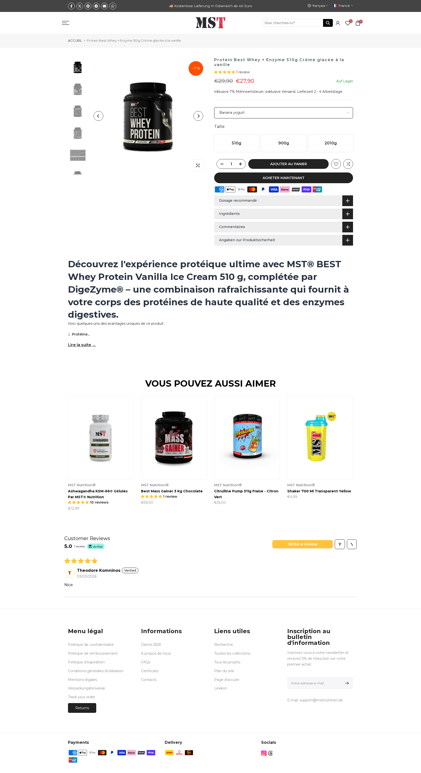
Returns (82, 708)
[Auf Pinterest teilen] (88, 6)
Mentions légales (82, 680)
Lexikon (220, 688)
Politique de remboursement (93, 653)
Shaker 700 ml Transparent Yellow (319, 491)
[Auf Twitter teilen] (79, 6)
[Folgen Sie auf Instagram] (264, 753)
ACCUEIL (75, 40)
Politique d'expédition (86, 662)
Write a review (302, 544)
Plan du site (224, 671)
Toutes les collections (232, 653)
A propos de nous (156, 653)
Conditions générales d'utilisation (96, 671)
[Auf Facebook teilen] (71, 6)
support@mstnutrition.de (321, 700)
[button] (225, 72)
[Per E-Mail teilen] (104, 6)
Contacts (148, 680)
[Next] (198, 116)
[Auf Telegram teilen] (96, 6)
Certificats (149, 671)
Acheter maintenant (284, 178)
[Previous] (98, 116)
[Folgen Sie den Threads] (270, 753)
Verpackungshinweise (86, 688)
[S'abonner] (346, 683)
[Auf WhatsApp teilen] (112, 6)
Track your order (81, 697)
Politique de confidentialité (91, 644)
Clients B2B (151, 644)
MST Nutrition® (82, 485)
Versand (288, 91)
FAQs (145, 662)
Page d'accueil (226, 680)
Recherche (223, 644)
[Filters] (340, 544)
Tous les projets (227, 662)
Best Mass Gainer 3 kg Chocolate (172, 491)
